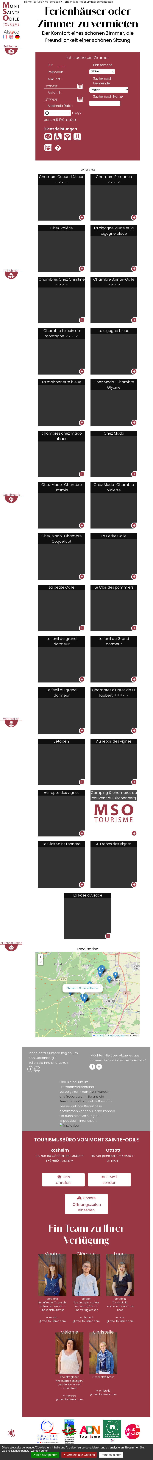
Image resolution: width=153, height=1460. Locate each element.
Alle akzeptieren (46, 1454)
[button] (109, 980)
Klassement (102, 65)
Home (28, 2)
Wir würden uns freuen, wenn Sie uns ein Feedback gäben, (84, 1096)
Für (50, 65)
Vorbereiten (52, 2)
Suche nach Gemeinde (102, 81)
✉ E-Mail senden (109, 1179)
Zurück (38, 2)
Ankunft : (55, 79)
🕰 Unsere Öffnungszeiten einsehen (87, 1204)
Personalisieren (111, 1454)
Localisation (87, 949)
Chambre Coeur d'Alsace (82, 988)
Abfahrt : (55, 92)
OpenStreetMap (116, 1035)
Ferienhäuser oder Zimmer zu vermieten (88, 2)
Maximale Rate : (60, 106)
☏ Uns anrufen (63, 1179)
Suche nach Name (108, 96)
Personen (55, 72)
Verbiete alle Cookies (80, 1454)
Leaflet (99, 1035)
